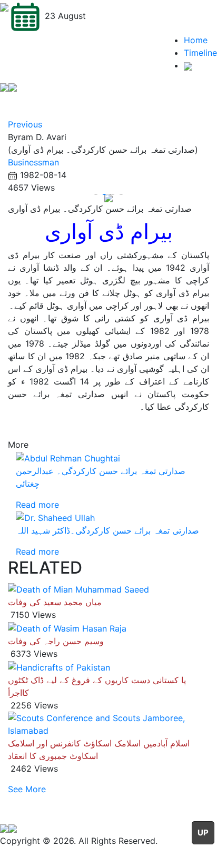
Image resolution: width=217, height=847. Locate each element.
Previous (25, 124)
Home (196, 40)
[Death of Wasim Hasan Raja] (67, 627)
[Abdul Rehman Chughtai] (68, 457)
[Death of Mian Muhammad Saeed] (78, 589)
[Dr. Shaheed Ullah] (55, 517)
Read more (37, 504)
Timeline (200, 52)
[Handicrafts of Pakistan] (59, 666)
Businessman (33, 162)
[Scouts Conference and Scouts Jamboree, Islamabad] (108, 723)
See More (27, 789)
